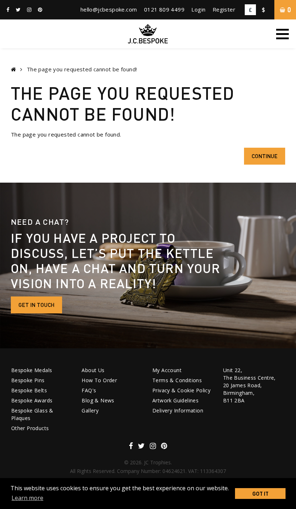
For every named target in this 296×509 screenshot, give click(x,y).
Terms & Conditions (177, 380)
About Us (93, 370)
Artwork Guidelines (175, 400)
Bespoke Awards (32, 400)
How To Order (99, 380)
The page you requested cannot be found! (82, 69)
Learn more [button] (27, 498)
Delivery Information (177, 410)
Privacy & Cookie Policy (181, 390)
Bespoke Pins (28, 380)
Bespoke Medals (31, 370)
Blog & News (98, 400)
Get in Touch (36, 305)
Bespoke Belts (29, 390)
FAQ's (89, 390)
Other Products (30, 428)
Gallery (90, 410)
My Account (167, 370)
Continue (265, 156)
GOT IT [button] (260, 493)
